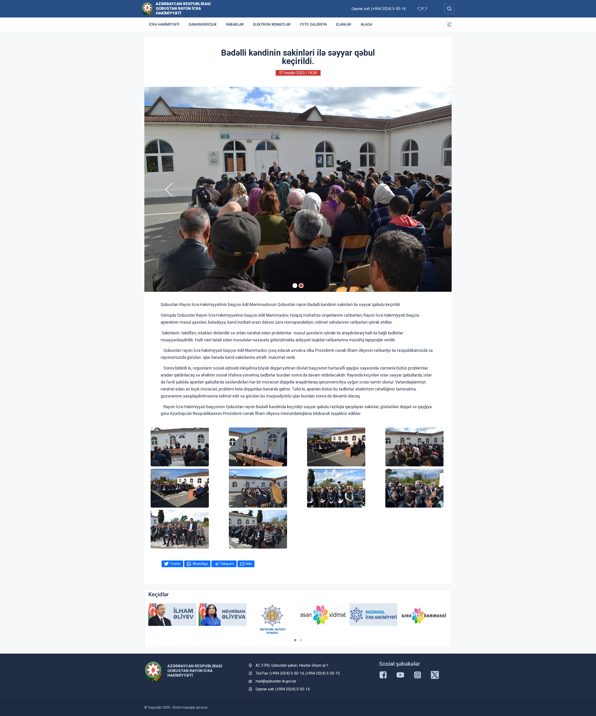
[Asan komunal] (373, 614)
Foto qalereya (313, 24)
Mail (249, 564)
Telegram (227, 564)
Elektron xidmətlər (272, 24)
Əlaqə (366, 24)
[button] (295, 640)
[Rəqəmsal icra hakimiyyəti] (323, 614)
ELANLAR (343, 24)
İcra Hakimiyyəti (164, 24)
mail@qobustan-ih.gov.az (276, 681)
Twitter (175, 564)
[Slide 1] (294, 285)
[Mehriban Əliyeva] (172, 614)
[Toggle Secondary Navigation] (449, 24)
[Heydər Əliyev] (424, 614)
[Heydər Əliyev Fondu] (223, 619)
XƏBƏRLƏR (235, 24)
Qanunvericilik (203, 24)
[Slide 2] (301, 285)
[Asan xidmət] (273, 614)
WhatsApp (200, 564)
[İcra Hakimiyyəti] (147, 8)
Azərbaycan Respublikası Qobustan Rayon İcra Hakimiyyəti (183, 8)
